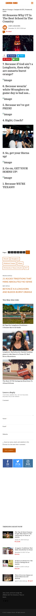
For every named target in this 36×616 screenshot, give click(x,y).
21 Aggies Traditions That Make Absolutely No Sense (17, 280)
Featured (28, 9)
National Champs (10, 263)
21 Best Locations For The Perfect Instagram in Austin (24, 562)
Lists (4, 11)
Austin (7, 259)
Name (5, 418)
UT (27, 268)
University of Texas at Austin (13, 268)
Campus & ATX (19, 9)
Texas (20, 263)
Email (5, 426)
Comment (6, 400)
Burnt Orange (8, 9)
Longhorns (15, 259)
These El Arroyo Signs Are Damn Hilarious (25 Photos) (24, 576)
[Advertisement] (16, 237)
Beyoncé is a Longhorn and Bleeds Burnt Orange (17, 290)
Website (5, 434)
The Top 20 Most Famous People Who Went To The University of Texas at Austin (23, 534)
